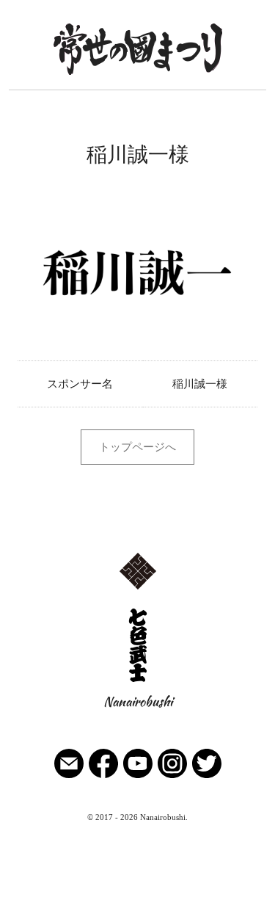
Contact (69, 798)
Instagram (172, 798)
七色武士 (138, 706)
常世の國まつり (137, 95)
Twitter (207, 798)
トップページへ (137, 447)
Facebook (103, 798)
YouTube (138, 798)
